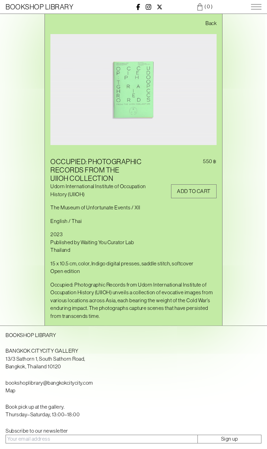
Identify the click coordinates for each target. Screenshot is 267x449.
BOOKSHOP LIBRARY (39, 6)
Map (11, 390)
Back (211, 23)
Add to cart (194, 191)
